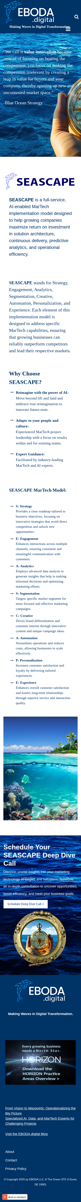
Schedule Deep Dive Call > (25, 904)
